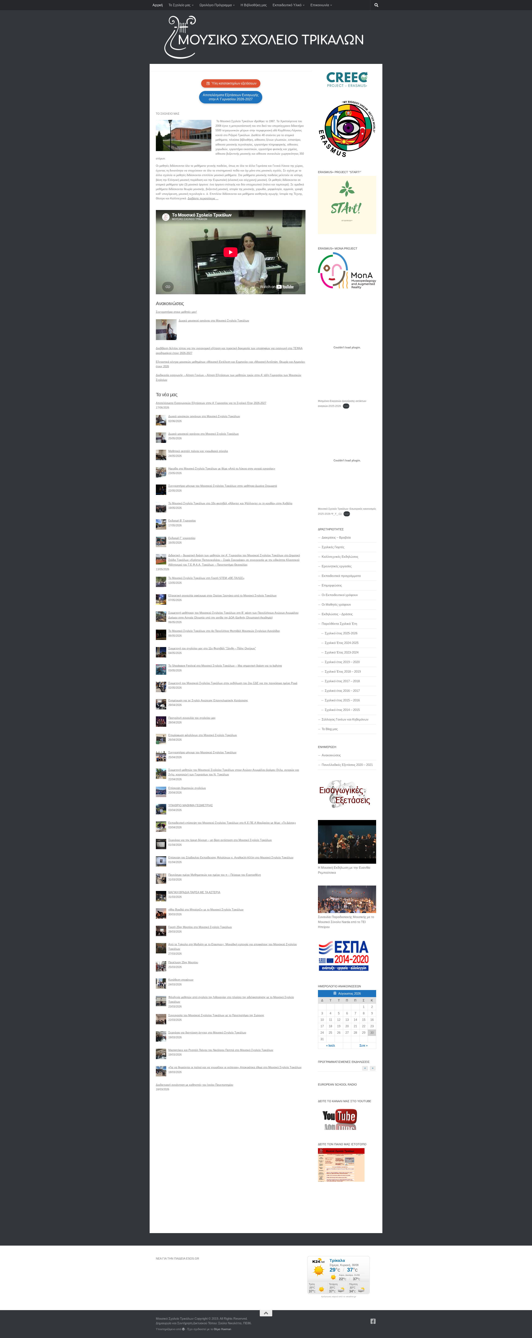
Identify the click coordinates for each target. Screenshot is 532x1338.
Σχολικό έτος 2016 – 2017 (342, 690)
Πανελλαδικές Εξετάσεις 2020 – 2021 (347, 765)
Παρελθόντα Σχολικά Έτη (339, 623)
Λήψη (346, 406)
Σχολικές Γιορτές (333, 547)
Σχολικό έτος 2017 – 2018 (342, 681)
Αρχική (158, 5)
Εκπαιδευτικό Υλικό (287, 5)
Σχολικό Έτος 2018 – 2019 (343, 671)
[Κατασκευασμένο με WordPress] (183, 1329)
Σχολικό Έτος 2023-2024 (341, 652)
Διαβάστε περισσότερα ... (203, 198)
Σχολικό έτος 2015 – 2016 (342, 700)
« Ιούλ (330, 1045)
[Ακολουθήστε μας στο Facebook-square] (373, 1321)
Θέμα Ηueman (222, 1329)
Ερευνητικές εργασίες (337, 566)
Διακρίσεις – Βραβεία (336, 537)
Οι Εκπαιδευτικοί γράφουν (340, 595)
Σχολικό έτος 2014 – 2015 (342, 710)
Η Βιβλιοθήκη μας (254, 5)
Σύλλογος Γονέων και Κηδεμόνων (345, 719)
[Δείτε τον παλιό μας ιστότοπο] (341, 1180)
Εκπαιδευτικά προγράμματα (341, 576)
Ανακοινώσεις (331, 755)
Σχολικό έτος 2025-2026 (341, 633)
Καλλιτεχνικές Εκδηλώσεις (340, 556)
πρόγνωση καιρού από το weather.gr (338, 1297)
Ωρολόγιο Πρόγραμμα (216, 5)
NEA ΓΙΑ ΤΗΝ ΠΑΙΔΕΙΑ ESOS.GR (177, 1258)
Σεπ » (364, 1045)
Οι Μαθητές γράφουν (336, 604)
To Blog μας (330, 729)
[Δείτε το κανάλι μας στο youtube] (339, 1129)
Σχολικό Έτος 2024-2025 (341, 643)
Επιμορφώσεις (332, 585)
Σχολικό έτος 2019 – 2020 (342, 662)
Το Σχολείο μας (180, 5)
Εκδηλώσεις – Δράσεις (337, 614)
